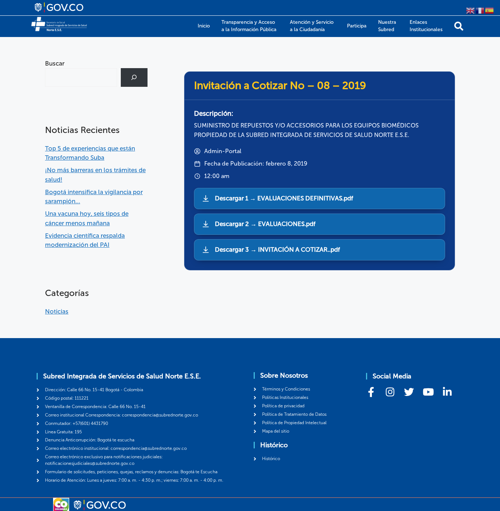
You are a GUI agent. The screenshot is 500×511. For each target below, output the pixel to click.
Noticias (56, 311)
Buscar (54, 63)
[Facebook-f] (371, 392)
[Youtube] (428, 392)
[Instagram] (390, 392)
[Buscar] (458, 26)
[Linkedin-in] (447, 392)
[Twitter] (409, 392)
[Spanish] (490, 10)
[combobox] (81, 77)
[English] (470, 10)
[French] (480, 10)
